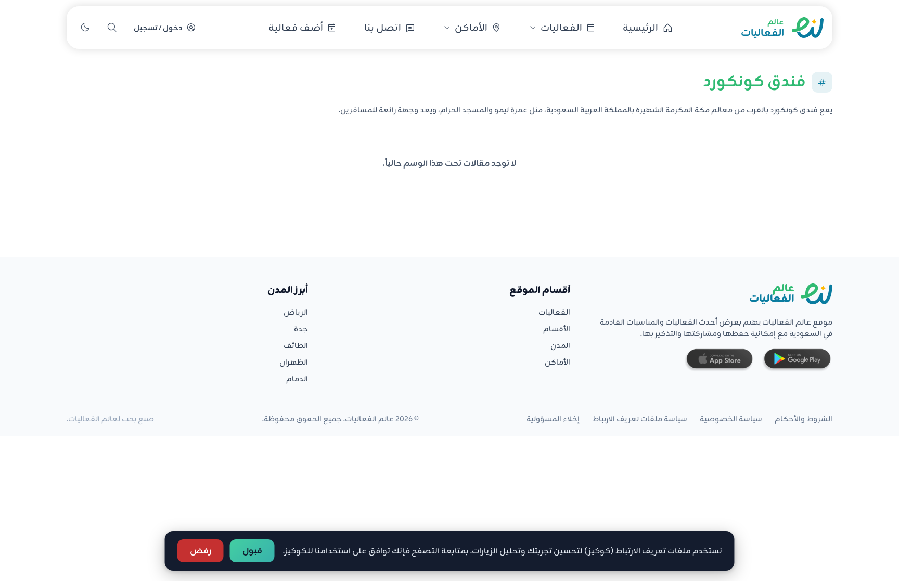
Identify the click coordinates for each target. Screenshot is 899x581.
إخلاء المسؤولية (553, 419)
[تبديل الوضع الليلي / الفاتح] (84, 28)
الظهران (293, 362)
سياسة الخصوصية (731, 419)
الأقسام (556, 329)
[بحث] (111, 28)
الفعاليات (554, 312)
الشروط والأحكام (803, 419)
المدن (560, 345)
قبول (252, 551)
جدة (301, 329)
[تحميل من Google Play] (796, 360)
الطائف (296, 345)
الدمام (297, 379)
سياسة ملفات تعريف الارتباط (639, 419)
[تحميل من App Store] (719, 360)
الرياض (296, 312)
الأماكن (557, 362)
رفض (200, 551)
